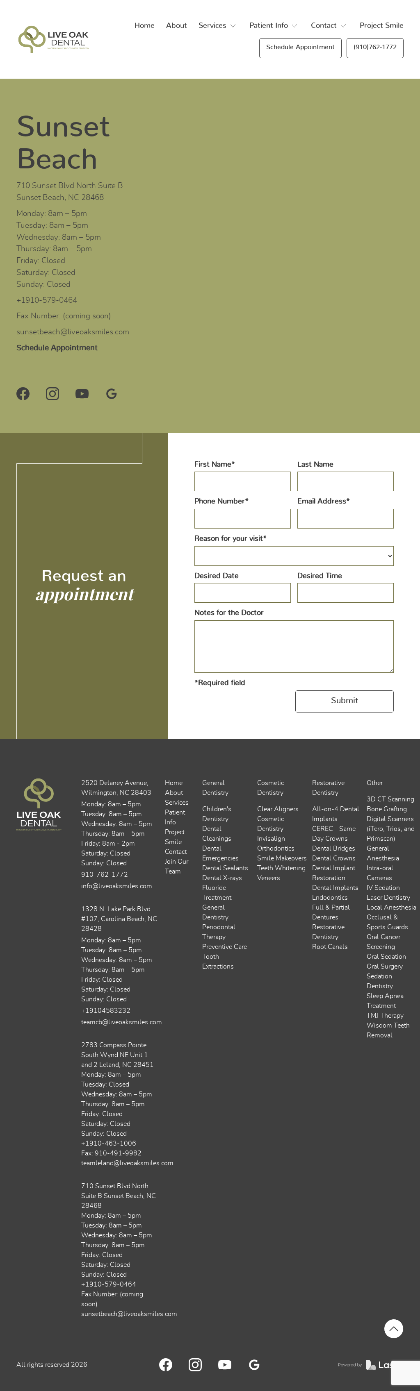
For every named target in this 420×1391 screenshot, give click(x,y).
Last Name (315, 464)
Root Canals (330, 947)
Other (375, 783)
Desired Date (216, 576)
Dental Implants (335, 888)
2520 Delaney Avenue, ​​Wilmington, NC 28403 (116, 788)
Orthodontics (275, 848)
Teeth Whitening (281, 868)
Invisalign (271, 838)
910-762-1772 (104, 874)
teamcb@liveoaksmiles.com (120, 1022)
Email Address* (323, 501)
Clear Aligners (278, 809)
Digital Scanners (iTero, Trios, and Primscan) (391, 829)
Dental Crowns (334, 858)
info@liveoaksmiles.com (116, 886)
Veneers (268, 878)
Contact (176, 852)
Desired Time (319, 576)
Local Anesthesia (391, 907)
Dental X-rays (222, 878)
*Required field (219, 683)
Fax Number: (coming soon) (63, 316)
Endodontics (330, 897)
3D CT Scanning (390, 799)
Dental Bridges (333, 848)
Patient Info (175, 817)
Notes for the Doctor (229, 613)
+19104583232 (105, 1011)
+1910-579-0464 (46, 300)
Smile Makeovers (282, 858)
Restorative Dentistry (328, 788)
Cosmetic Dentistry (270, 788)
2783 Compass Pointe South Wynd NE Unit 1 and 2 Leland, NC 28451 (117, 1055)
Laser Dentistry (388, 897)
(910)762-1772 (375, 47)
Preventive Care (224, 947)
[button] (218, 26)
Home (145, 25)
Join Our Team (176, 866)
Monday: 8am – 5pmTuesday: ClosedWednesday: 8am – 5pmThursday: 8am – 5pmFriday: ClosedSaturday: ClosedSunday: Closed (116, 1104)
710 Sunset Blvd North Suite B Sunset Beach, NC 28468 (69, 192)
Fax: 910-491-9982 (111, 1153)
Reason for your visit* (230, 538)
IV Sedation (383, 888)
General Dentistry (215, 788)
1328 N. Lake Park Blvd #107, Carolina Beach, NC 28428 (119, 919)
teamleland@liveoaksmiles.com (127, 1163)
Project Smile (382, 25)
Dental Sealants (225, 868)
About (176, 25)
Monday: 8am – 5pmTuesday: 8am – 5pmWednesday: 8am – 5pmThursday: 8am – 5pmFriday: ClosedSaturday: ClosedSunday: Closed (58, 249)
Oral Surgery (385, 966)
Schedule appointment (300, 47)
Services (177, 802)
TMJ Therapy (385, 1015)
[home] (52, 39)
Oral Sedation (386, 956)
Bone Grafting (387, 809)
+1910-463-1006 (108, 1143)
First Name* (214, 464)
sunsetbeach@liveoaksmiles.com (72, 332)
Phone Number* (221, 501)
